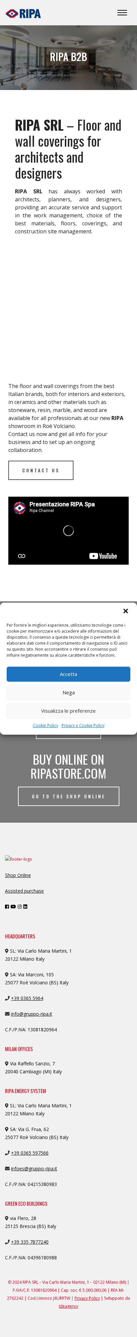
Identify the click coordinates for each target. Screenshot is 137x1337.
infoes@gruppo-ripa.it (34, 1168)
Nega (69, 692)
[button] (126, 612)
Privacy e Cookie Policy (83, 725)
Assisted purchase (24, 891)
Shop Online (18, 875)
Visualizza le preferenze (68, 710)
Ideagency (68, 1306)
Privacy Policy (87, 1298)
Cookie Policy (45, 725)
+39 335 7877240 (30, 1242)
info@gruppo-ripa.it (31, 1014)
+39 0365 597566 (30, 1153)
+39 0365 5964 (27, 998)
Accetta (68, 674)
